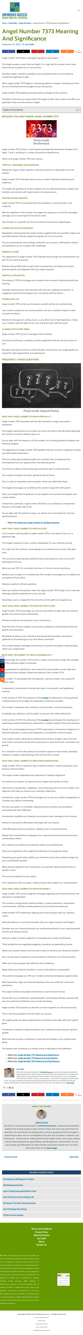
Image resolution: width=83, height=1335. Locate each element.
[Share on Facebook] (8, 51)
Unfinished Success (46, 1072)
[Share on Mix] (67, 51)
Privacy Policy (41, 1232)
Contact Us (41, 1245)
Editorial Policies (41, 1235)
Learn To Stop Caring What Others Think (19, 1191)
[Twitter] (7, 1088)
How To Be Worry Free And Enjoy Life (18, 1197)
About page (70, 1083)
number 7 (46, 698)
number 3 (46, 720)
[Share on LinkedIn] (52, 51)
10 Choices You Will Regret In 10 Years (18, 1179)
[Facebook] (4, 1088)
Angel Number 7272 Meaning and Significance (39, 1061)
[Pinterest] (10, 1088)
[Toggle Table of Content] (76, 110)
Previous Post (9, 1157)
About (41, 1241)
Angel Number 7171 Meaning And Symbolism (38, 1058)
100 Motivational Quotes (13, 1185)
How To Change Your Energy (15, 1209)
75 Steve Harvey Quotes (13, 1215)
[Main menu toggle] (78, 10)
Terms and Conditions (41, 1229)
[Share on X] (23, 51)
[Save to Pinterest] (38, 51)
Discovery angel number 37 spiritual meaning (38, 522)
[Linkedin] (12, 1088)
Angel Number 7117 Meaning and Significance (38, 1055)
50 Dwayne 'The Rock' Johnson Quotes (19, 1203)
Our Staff (41, 1238)
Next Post (75, 1157)
